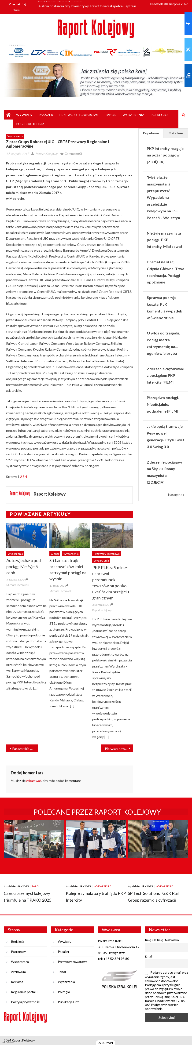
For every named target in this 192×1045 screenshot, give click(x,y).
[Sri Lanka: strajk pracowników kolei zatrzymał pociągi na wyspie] (69, 535)
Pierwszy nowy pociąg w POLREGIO (119, 749)
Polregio (159, 115)
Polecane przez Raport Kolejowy (97, 812)
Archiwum (18, 972)
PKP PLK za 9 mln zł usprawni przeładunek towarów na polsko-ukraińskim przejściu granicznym (110, 582)
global (55, 553)
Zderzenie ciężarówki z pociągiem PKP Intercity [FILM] (165, 375)
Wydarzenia (133, 115)
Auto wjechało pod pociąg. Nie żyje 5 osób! (23, 566)
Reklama (17, 982)
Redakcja (17, 941)
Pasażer (46, 115)
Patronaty (18, 952)
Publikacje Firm (30, 124)
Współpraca (20, 962)
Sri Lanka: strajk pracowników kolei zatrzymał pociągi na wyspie (67, 569)
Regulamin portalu (24, 992)
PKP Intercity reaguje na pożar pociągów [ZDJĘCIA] (165, 155)
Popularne (151, 133)
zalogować (33, 781)
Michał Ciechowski (17, 585)
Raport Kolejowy (46, 154)
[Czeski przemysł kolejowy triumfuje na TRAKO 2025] (34, 847)
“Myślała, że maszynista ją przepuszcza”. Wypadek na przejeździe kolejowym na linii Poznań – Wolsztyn (163, 197)
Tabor (110, 115)
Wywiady (24, 115)
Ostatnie (176, 133)
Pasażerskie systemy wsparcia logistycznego (25, 749)
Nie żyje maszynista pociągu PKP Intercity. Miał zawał (164, 240)
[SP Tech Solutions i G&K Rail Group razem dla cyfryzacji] (158, 847)
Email (148, 956)
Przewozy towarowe (79, 115)
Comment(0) (73, 154)
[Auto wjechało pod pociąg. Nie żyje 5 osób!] (26, 535)
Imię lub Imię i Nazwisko (162, 940)
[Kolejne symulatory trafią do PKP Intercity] (96, 847)
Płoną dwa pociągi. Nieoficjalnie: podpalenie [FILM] (163, 404)
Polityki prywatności (25, 1002)
